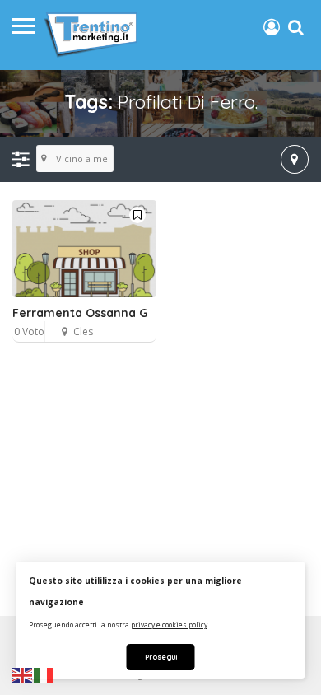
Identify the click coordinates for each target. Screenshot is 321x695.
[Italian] (44, 674)
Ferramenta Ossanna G (79, 313)
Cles (83, 331)
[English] (23, 674)
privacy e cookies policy (169, 624)
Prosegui (161, 656)
